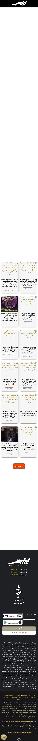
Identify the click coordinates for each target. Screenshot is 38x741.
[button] (7, 3)
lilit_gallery (15, 572)
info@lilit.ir (15, 570)
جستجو (18, 629)
